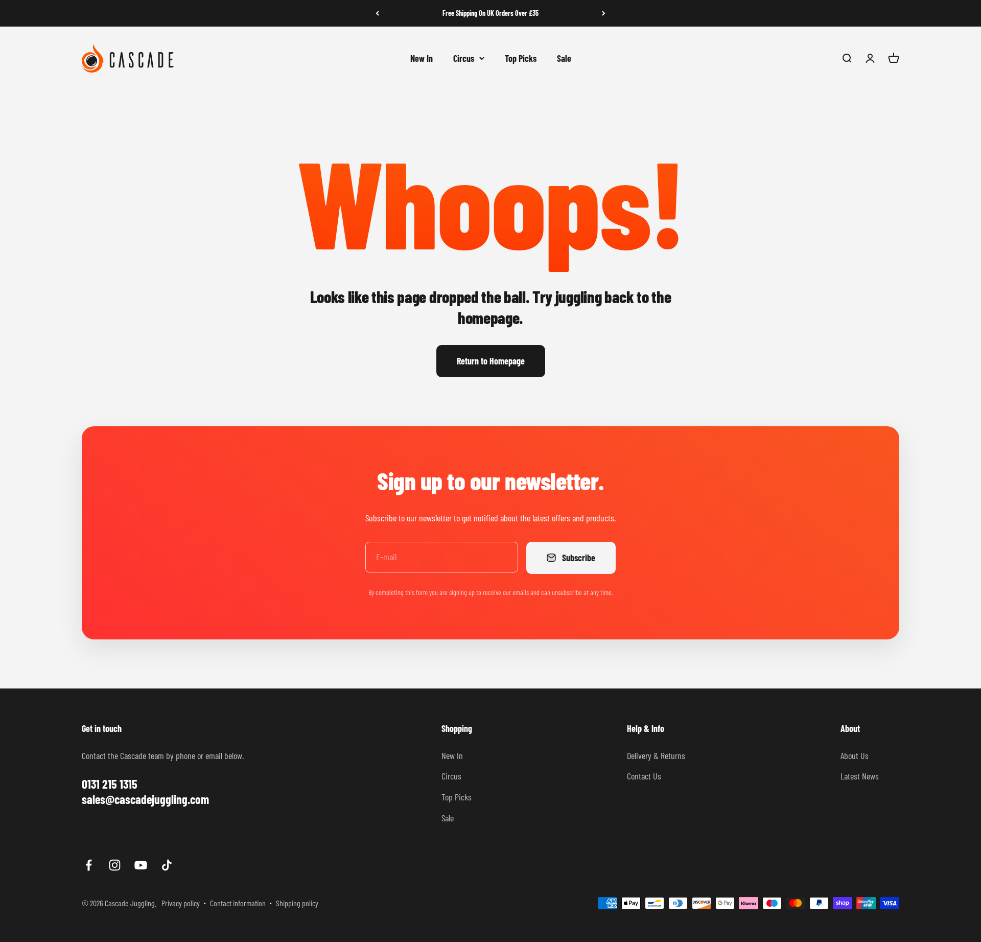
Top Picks (520, 57)
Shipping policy (297, 903)
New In (421, 57)
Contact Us (644, 776)
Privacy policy (180, 903)
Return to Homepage (491, 360)
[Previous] (377, 13)
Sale (564, 57)
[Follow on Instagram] (115, 865)
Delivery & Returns (656, 755)
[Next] (603, 13)
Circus (463, 57)
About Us (854, 755)
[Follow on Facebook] (89, 865)
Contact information (238, 903)
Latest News (859, 776)
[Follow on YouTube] (141, 865)
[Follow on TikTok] (167, 865)
